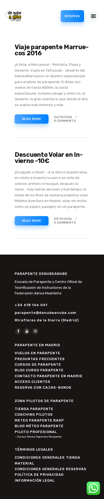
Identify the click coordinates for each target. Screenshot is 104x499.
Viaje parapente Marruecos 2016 (52, 50)
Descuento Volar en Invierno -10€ (49, 158)
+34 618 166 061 (31, 305)
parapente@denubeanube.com (45, 313)
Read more (31, 119)
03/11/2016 (63, 219)
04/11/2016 (63, 117)
